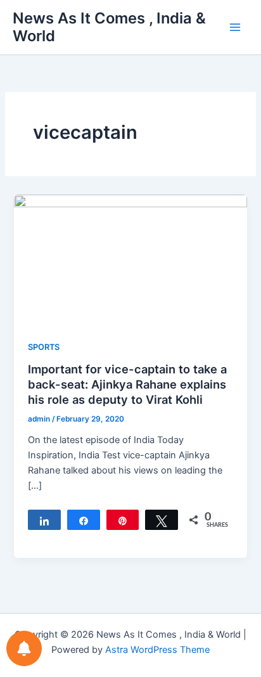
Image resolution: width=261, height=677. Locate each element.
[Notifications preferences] (24, 648)
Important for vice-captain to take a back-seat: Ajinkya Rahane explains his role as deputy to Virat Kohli (127, 384)
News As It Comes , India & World (109, 27)
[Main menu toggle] (235, 27)
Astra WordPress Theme (157, 649)
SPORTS (44, 347)
